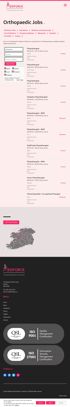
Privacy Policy (63, 395)
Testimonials (6, 317)
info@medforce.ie (12, 292)
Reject (50, 403)
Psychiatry (7, 36)
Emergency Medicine (27, 33)
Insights (5, 314)
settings (17, 405)
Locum (8, 72)
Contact (5, 320)
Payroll (5, 311)
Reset (21, 80)
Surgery (18, 36)
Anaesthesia (23, 30)
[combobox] (14, 59)
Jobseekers (6, 308)
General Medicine (10, 33)
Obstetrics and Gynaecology (41, 30)
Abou (4, 305)
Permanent (16, 72)
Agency (8, 68)
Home (5, 302)
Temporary (9, 75)
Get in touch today (11, 222)
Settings (61, 403)
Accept (41, 403)
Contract (16, 68)
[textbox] (14, 59)
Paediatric (52, 33)
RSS (18, 80)
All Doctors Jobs (10, 30)
